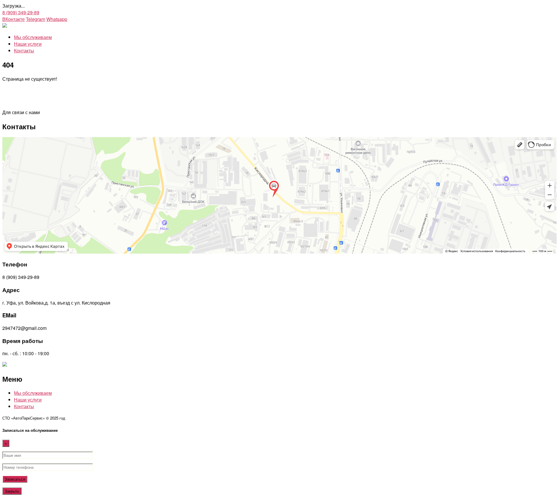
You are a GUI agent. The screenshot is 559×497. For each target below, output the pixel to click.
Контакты (24, 50)
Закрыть (12, 491)
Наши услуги (28, 43)
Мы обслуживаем (33, 37)
